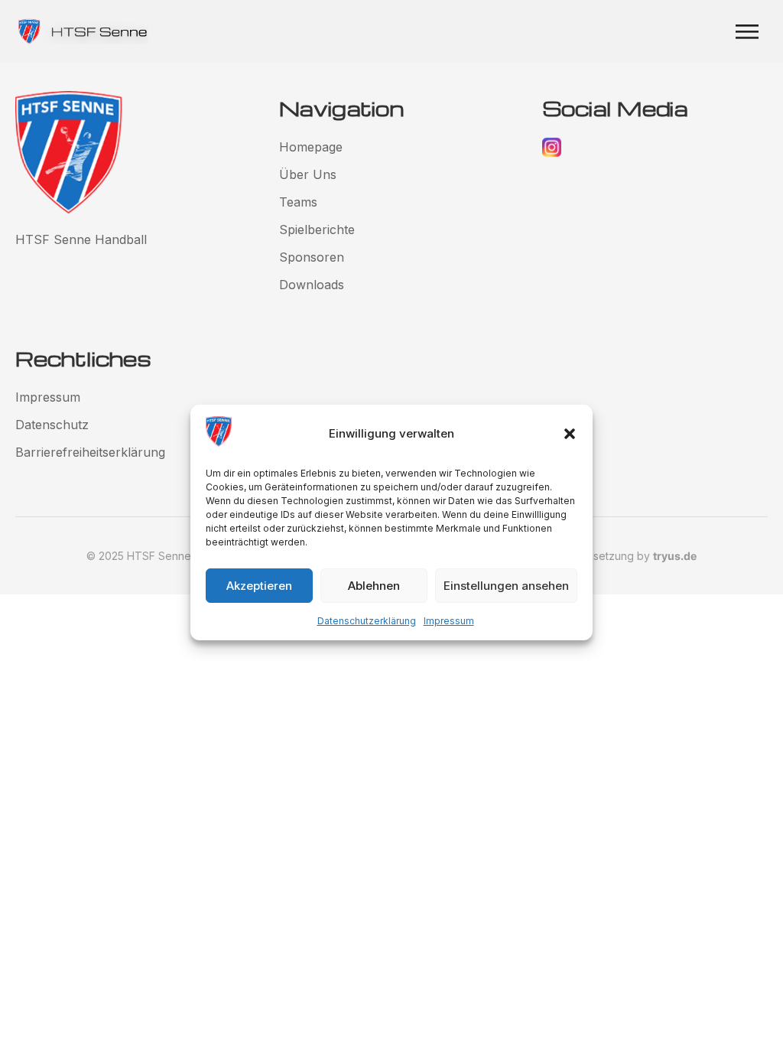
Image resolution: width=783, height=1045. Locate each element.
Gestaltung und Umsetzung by (598, 555)
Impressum (449, 621)
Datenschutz (52, 424)
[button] (569, 433)
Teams (298, 202)
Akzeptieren (259, 585)
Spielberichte (317, 229)
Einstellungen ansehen (506, 585)
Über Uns (307, 174)
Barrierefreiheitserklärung (90, 452)
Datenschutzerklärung (366, 621)
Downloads (311, 284)
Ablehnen (374, 585)
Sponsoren (311, 257)
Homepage (311, 147)
